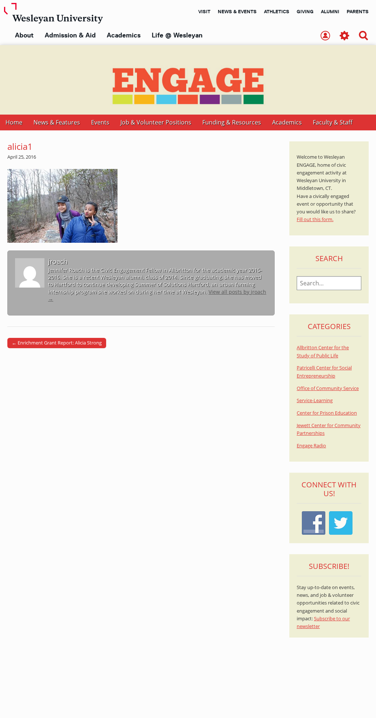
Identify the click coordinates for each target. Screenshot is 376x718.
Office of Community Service (328, 388)
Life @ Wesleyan (177, 35)
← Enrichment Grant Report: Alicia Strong (57, 342)
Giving (305, 11)
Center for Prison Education (327, 413)
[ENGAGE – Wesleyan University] (188, 80)
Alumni (330, 11)
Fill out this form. (315, 219)
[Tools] (344, 36)
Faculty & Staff (332, 122)
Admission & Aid (70, 35)
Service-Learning (315, 400)
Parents (358, 11)
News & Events (237, 11)
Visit (204, 11)
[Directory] (325, 36)
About (24, 35)
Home (14, 122)
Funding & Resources (231, 122)
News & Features (56, 122)
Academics (124, 35)
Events (100, 122)
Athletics (276, 11)
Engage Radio (311, 446)
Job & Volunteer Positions (155, 122)
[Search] (363, 36)
